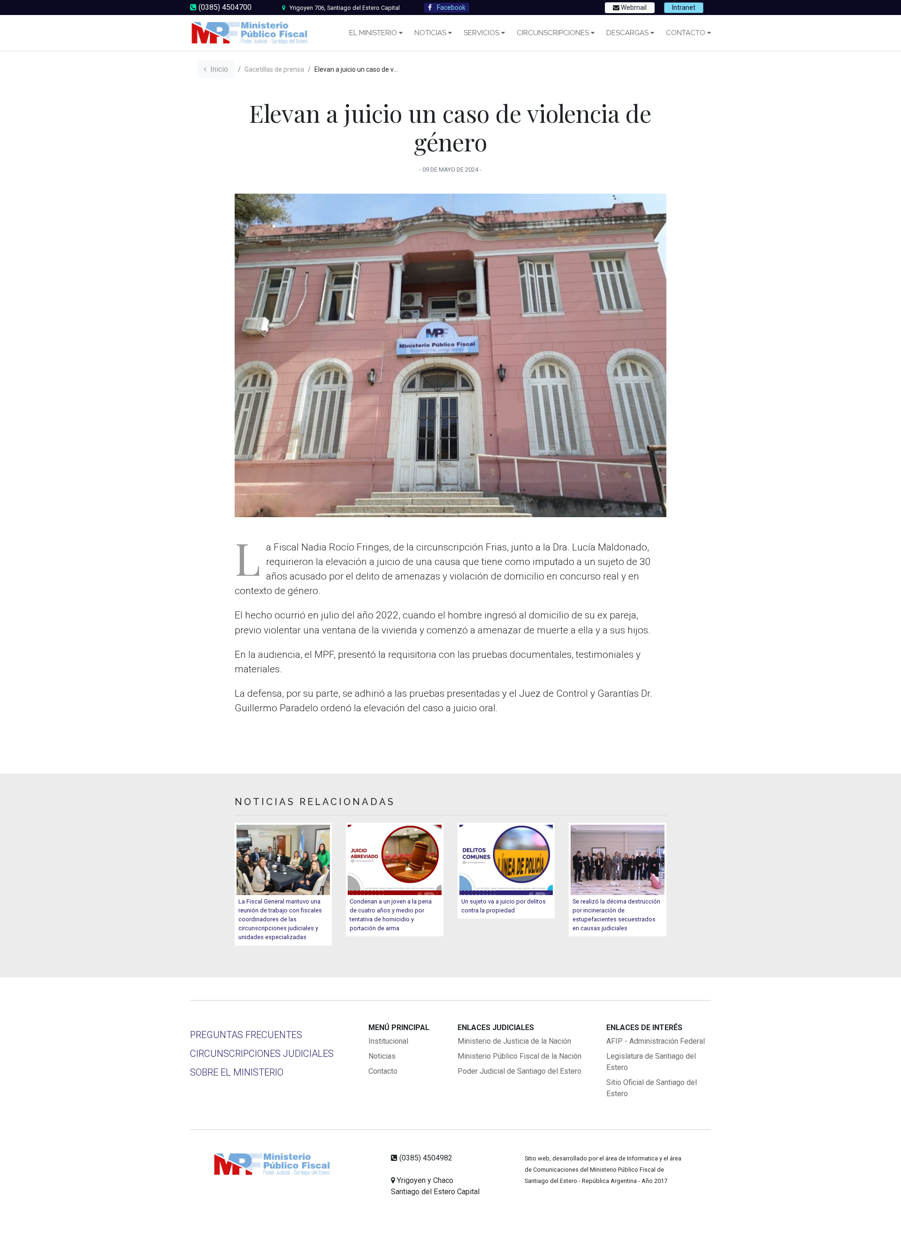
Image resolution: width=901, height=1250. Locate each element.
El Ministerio (373, 33)
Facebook (450, 7)
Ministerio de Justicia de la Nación (514, 1041)
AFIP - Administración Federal (655, 1041)
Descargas (627, 33)
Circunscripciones (553, 33)
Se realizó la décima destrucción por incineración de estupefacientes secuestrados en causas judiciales (616, 915)
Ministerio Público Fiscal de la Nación (519, 1056)
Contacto (685, 33)
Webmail (633, 7)
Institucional (388, 1041)
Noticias (430, 33)
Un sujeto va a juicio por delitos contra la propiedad (503, 906)
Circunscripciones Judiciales (262, 1053)
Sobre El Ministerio (236, 1072)
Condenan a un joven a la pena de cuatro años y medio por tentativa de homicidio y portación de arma (391, 915)
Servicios (481, 33)
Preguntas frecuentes (246, 1034)
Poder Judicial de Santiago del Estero (519, 1071)
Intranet (683, 7)
